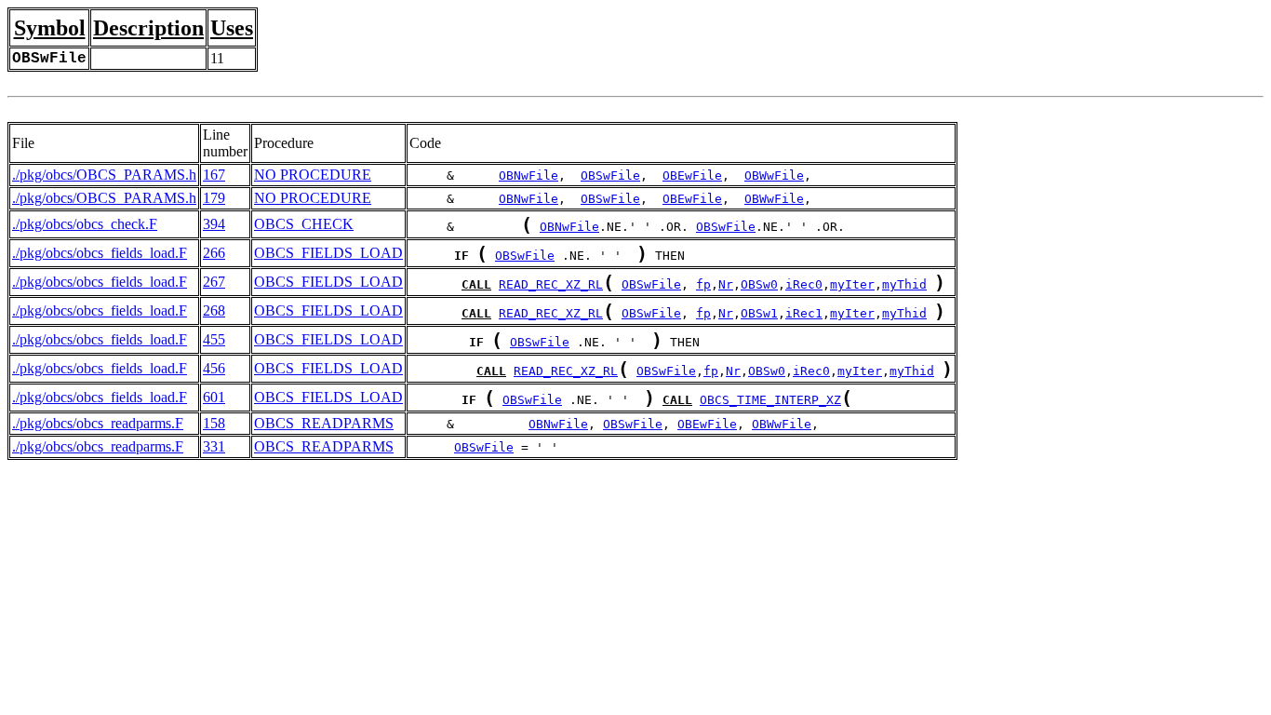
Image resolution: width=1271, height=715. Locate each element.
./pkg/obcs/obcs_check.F (84, 224)
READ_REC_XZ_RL (551, 284)
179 (214, 198)
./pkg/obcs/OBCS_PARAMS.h (104, 174)
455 (214, 339)
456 (214, 368)
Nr (725, 284)
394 (214, 224)
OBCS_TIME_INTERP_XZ (770, 400)
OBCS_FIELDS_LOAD (328, 253)
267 (214, 282)
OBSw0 (759, 284)
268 (214, 310)
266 (214, 253)
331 (214, 446)
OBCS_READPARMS (324, 423)
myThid (904, 284)
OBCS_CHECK (304, 224)
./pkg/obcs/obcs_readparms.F (97, 423)
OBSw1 (759, 313)
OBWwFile (774, 175)
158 (214, 423)
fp (703, 284)
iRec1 (804, 313)
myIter (852, 284)
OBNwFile (528, 175)
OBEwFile (692, 175)
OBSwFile (610, 175)
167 (214, 174)
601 (214, 397)
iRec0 (804, 284)
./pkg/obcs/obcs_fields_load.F (99, 253)
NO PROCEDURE (312, 174)
